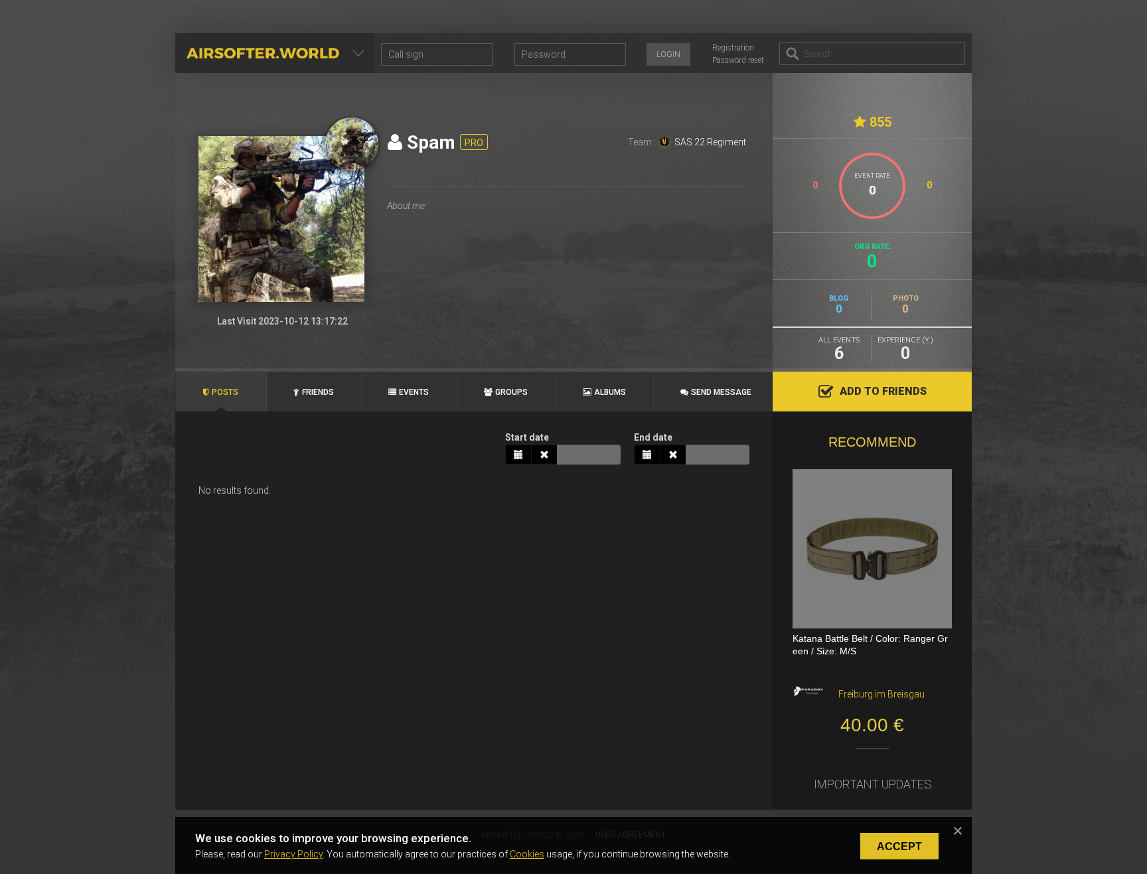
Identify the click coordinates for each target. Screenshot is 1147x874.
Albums (610, 392)
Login (668, 54)
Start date (527, 437)
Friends (318, 392)
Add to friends (883, 391)
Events (414, 392)
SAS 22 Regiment (710, 142)
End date (653, 437)
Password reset (738, 60)
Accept (899, 846)
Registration (733, 47)
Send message (721, 392)
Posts (225, 392)
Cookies (527, 854)
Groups (511, 392)
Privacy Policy (293, 854)
